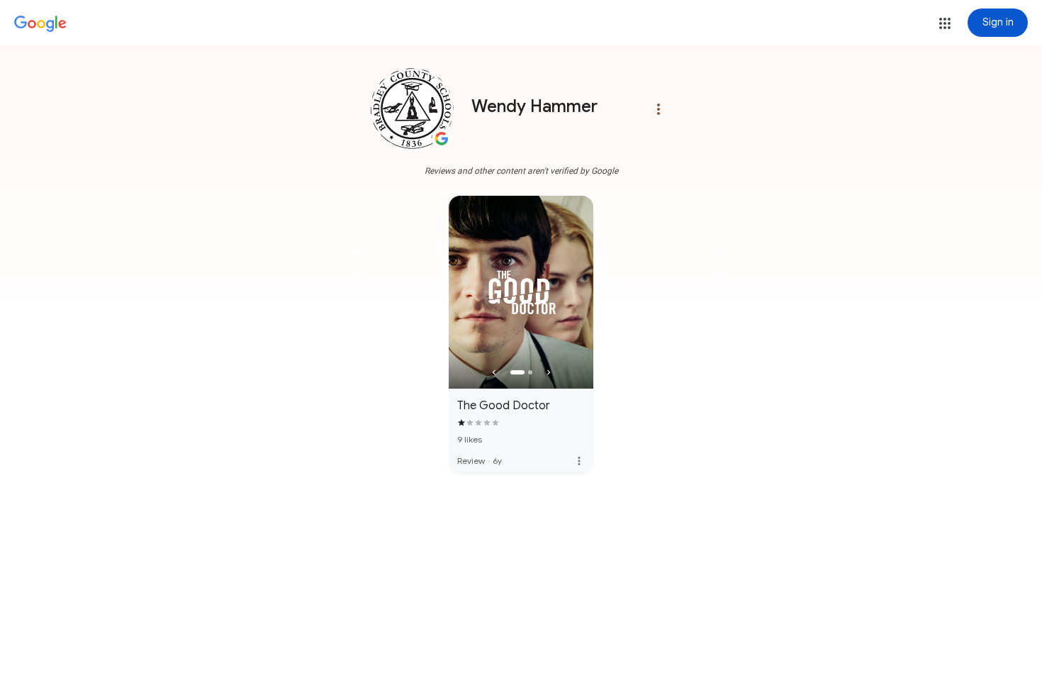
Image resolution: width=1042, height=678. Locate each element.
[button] (945, 23)
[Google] (40, 24)
